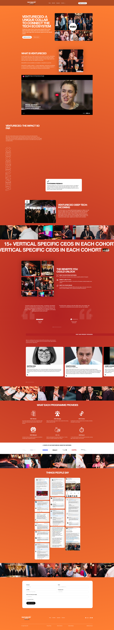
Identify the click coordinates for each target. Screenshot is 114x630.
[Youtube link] (92, 617)
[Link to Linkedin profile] (27, 374)
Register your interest (27, 37)
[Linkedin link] (90, 617)
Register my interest (82, 3)
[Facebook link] (85, 617)
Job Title (27, 589)
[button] (63, 3)
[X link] (88, 617)
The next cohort (36, 37)
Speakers (58, 3)
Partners (63, 617)
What (50, 3)
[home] (32, 3)
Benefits (53, 3)
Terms (32, 599)
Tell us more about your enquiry (31, 594)
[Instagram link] (87, 617)
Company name (60, 589)
